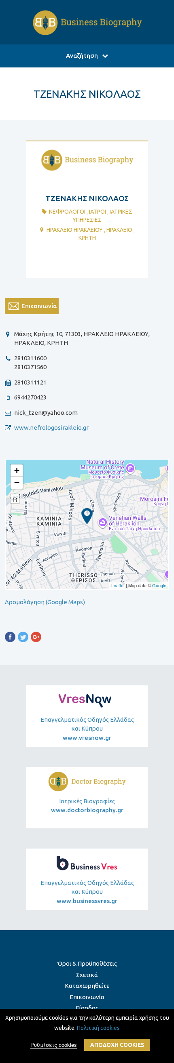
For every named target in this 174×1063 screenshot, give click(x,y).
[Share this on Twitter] (23, 638)
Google (159, 585)
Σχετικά (87, 974)
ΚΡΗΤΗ (87, 238)
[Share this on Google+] (36, 638)
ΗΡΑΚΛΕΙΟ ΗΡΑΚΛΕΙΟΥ (75, 230)
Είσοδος (87, 1007)
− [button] (16, 482)
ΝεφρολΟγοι (67, 211)
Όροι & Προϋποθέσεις (87, 963)
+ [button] (16, 470)
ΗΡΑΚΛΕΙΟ (119, 230)
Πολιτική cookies (98, 1028)
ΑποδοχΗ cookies (117, 1045)
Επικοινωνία (87, 997)
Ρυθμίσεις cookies (53, 1044)
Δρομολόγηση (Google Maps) (45, 602)
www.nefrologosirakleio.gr (51, 427)
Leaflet (118, 585)
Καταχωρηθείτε (87, 985)
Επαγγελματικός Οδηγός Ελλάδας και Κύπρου (87, 728)
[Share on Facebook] (10, 638)
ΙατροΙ (97, 211)
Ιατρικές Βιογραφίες (87, 806)
